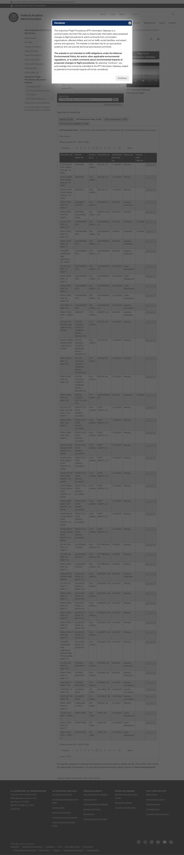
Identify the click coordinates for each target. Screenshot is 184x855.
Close (130, 23)
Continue (122, 78)
